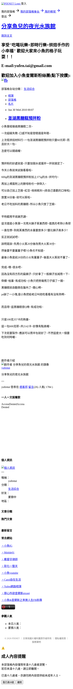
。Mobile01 (7, 552)
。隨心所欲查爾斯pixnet (15, 593)
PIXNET (16, 638)
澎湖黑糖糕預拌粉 (24, 118)
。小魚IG (6, 545)
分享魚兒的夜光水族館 (28, 26)
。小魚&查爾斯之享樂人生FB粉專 (21, 600)
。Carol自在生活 (11, 579)
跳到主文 (6, 35)
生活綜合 (29, 89)
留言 (31, 387)
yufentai (5, 367)
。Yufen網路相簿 (11, 586)
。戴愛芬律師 (9, 559)
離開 (19, 682)
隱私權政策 (60, 638)
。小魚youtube (9, 572)
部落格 (12, 99)
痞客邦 (24, 387)
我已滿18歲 (8, 682)
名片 (11, 103)
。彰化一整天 (9, 566)
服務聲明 (36, 642)
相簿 (11, 95)
